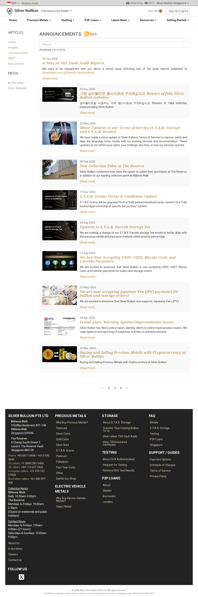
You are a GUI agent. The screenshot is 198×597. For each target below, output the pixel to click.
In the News (15, 548)
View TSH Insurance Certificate (115, 443)
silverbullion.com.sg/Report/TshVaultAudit (68, 72)
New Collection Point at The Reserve (112, 166)
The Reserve (18, 438)
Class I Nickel (64, 506)
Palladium (62, 461)
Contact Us (15, 560)
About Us (14, 543)
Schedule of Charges (162, 465)
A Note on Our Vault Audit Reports (73, 63)
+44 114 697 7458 (32, 467)
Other (59, 473)
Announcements (18, 52)
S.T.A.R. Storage (160, 428)
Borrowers (109, 496)
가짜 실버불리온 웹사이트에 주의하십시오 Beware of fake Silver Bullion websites (132, 95)
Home (13, 20)
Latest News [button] (119, 20)
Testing (154, 433)
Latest (12, 42)
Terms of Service (160, 470)
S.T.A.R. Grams (65, 450)
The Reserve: (16, 500)
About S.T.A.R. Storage (117, 422)
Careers (13, 554)
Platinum (61, 456)
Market (107, 490)
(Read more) (50, 78)
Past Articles (16, 63)
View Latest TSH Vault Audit (120, 436)
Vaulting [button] (67, 20)
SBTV (151, 3)
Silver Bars (62, 444)
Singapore (156, 444)
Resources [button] (147, 20)
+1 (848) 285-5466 (32, 463)
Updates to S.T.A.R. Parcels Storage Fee (115, 227)
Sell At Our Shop (66, 478)
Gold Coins (62, 439)
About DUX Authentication (119, 459)
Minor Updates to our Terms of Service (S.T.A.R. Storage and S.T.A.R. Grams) (130, 130)
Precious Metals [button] (38, 20)
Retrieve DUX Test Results (119, 470)
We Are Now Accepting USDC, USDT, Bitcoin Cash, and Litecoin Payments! (128, 259)
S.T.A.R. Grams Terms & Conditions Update (118, 196)
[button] (177, 11)
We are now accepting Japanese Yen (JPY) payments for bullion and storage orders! (129, 294)
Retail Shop (136, 3)
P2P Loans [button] (92, 20)
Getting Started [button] (177, 20)
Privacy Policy (158, 476)
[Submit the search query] (186, 44)
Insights (13, 47)
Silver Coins (63, 433)
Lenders (108, 501)
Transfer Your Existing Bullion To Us (121, 429)
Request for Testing (115, 464)
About (106, 485)
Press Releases (17, 88)
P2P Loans (156, 439)
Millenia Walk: (17, 492)
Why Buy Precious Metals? (72, 422)
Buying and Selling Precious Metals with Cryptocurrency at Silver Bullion (133, 354)
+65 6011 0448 (26, 455)
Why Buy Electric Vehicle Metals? (70, 499)
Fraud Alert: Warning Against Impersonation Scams (127, 322)
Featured (61, 428)
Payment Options (160, 459)
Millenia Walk (19, 421)
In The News (16, 82)
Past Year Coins (65, 467)
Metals (154, 422)
